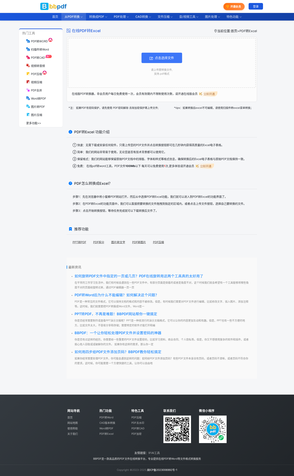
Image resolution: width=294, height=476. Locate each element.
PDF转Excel (93, 203)
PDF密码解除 (120, 107)
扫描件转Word (40, 49)
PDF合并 (36, 90)
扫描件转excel (231, 107)
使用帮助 (72, 428)
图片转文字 (118, 242)
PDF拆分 (98, 242)
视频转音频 (38, 65)
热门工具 (28, 33)
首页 (234, 31)
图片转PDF (38, 106)
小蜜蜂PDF (109, 196)
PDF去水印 (137, 422)
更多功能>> (33, 123)
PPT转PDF (79, 242)
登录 (256, 6)
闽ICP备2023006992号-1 (162, 469)
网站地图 (72, 422)
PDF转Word (106, 417)
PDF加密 (136, 433)
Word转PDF (38, 98)
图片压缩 (36, 115)
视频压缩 (36, 82)
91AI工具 (154, 452)
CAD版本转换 (107, 422)
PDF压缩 (36, 74)
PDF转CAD (38, 57)
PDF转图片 (139, 242)
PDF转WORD (39, 41)
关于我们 (72, 433)
